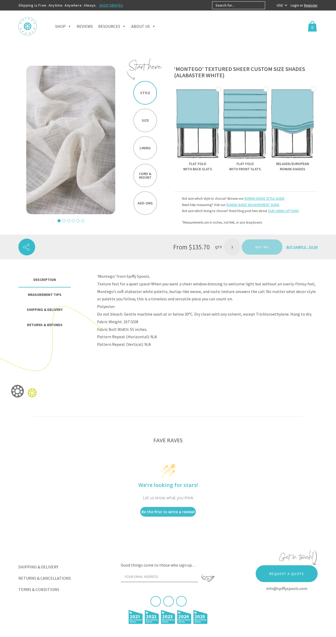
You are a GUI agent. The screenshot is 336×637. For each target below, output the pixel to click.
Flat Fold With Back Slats (197, 166)
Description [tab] (44, 279)
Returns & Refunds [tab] (44, 324)
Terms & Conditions (38, 589)
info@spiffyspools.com (286, 588)
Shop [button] (60, 26)
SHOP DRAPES (111, 5)
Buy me (262, 247)
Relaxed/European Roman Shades (292, 166)
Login (295, 5)
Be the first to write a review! (168, 511)
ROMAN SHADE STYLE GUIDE (264, 198)
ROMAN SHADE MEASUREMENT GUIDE (253, 205)
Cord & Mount (145, 175)
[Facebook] (155, 601)
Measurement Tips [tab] (44, 294)
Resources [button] (109, 26)
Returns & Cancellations (44, 578)
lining (145, 148)
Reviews (85, 26)
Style (145, 92)
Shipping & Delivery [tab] (45, 309)
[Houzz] (181, 601)
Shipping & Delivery (38, 566)
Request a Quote (286, 573)
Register (311, 5)
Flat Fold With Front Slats (245, 166)
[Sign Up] (208, 578)
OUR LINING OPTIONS (283, 211)
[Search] (269, 5)
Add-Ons (145, 203)
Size (145, 120)
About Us (140, 26)
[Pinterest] (168, 601)
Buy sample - (302, 247)
